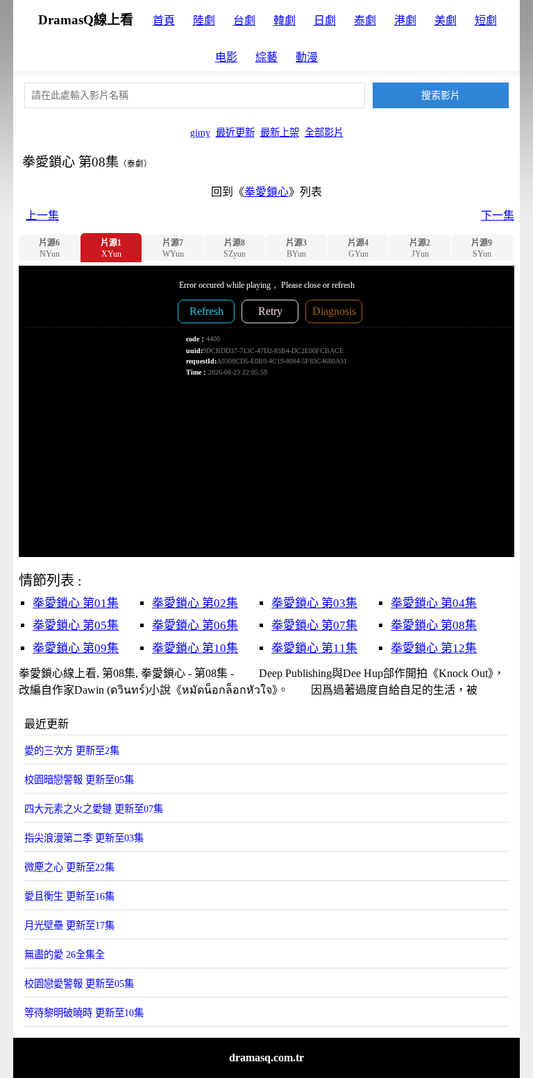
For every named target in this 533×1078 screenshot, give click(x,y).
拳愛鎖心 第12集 (434, 648)
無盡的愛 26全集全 (64, 954)
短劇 (486, 20)
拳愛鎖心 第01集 (76, 603)
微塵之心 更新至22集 (69, 867)
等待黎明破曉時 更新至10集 (84, 1012)
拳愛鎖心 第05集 (76, 625)
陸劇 (204, 20)
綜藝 (266, 57)
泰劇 (365, 20)
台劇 (244, 20)
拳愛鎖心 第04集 (434, 603)
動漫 (307, 57)
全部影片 (324, 132)
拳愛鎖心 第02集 (195, 603)
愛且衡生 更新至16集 (69, 896)
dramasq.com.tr (266, 1057)
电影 (226, 57)
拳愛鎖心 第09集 (76, 648)
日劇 (325, 20)
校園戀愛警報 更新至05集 (79, 983)
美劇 (445, 20)
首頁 (164, 20)
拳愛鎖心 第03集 (314, 603)
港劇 (405, 20)
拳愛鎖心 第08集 (434, 625)
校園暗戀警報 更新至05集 (79, 779)
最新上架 (279, 132)
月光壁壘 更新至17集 (69, 925)
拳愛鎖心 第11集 (314, 648)
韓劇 (284, 20)
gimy (200, 132)
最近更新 (235, 132)
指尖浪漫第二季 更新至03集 (84, 838)
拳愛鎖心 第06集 (195, 625)
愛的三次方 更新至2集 (71, 750)
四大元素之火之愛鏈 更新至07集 (93, 808)
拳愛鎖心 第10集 (195, 648)
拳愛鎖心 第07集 (314, 625)
